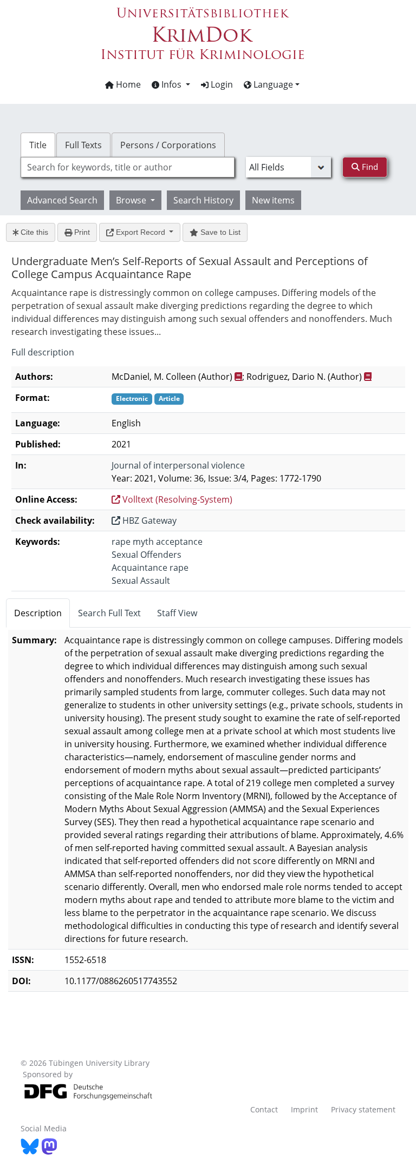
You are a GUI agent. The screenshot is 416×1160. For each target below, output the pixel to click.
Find (369, 166)
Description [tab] (38, 613)
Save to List (219, 232)
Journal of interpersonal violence (178, 465)
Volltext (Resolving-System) (176, 499)
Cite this (33, 232)
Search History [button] (203, 200)
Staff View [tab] (177, 613)
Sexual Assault (141, 580)
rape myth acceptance (157, 542)
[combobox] (127, 167)
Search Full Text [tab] (109, 613)
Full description (42, 352)
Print (81, 232)
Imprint (304, 1109)
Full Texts (83, 145)
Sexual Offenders (146, 555)
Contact (264, 1109)
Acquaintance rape (150, 568)
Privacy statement (363, 1109)
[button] (171, 84)
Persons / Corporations (168, 145)
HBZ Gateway (148, 520)
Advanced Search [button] (62, 200)
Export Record (140, 232)
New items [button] (273, 200)
